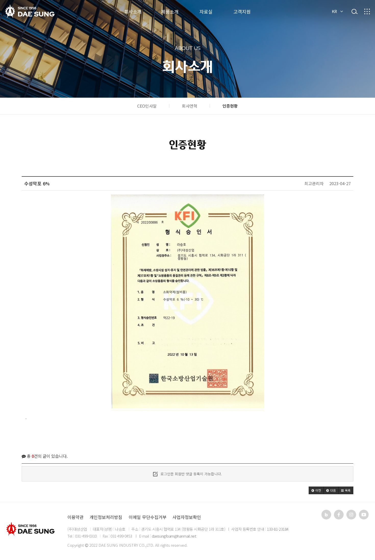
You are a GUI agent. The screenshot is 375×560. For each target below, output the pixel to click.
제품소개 (170, 11)
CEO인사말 (147, 105)
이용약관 (75, 517)
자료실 (205, 11)
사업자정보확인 (186, 517)
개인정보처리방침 (106, 517)
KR (334, 11)
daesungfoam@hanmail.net (174, 536)
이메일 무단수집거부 (148, 517)
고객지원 (242, 11)
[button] (316, 490)
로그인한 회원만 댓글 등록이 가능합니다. (190, 473)
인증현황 (230, 105)
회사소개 (133, 11)
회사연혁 (189, 105)
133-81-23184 (278, 529)
